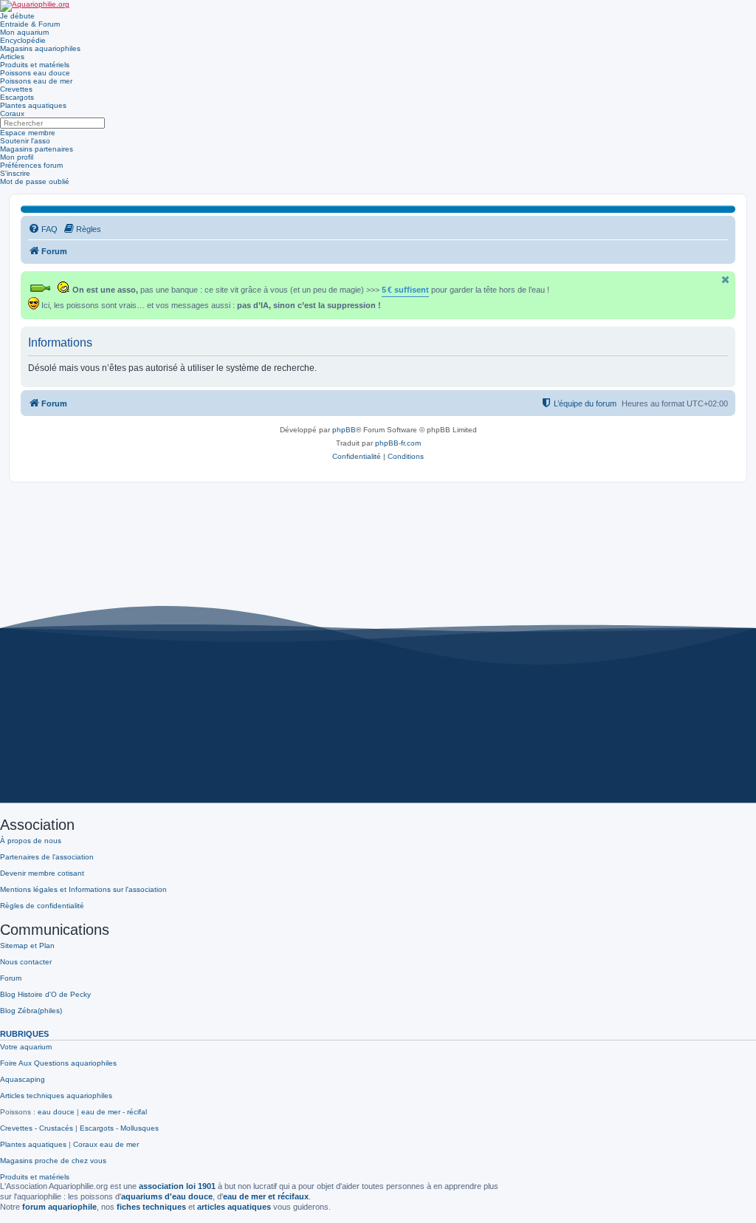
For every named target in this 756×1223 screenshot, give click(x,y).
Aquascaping (22, 1079)
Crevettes (16, 89)
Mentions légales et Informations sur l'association (83, 889)
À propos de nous (30, 841)
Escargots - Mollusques (119, 1128)
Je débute (17, 16)
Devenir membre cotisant (42, 873)
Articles (12, 56)
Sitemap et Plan (27, 945)
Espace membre (27, 133)
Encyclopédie (23, 40)
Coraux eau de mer (106, 1144)
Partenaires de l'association (47, 857)
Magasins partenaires (36, 149)
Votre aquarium (26, 1047)
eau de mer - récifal (114, 1112)
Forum (10, 978)
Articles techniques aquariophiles (56, 1095)
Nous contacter (26, 962)
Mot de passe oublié (34, 181)
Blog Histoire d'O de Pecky (45, 994)
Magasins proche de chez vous (53, 1160)
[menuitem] (43, 229)
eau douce (56, 1112)
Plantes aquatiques (33, 105)
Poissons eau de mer (36, 81)
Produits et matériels (34, 65)
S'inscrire (15, 173)
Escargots (17, 97)
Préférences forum (31, 165)
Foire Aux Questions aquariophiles (58, 1063)
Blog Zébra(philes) (31, 1010)
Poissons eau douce (35, 73)
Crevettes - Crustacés (36, 1128)
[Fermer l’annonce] (725, 279)
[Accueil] (34, 6)
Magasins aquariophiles (40, 48)
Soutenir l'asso (25, 141)
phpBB (344, 430)
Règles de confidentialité (42, 906)
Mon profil (16, 157)
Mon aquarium (24, 32)
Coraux (12, 113)
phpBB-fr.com (398, 443)
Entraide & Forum (30, 24)
